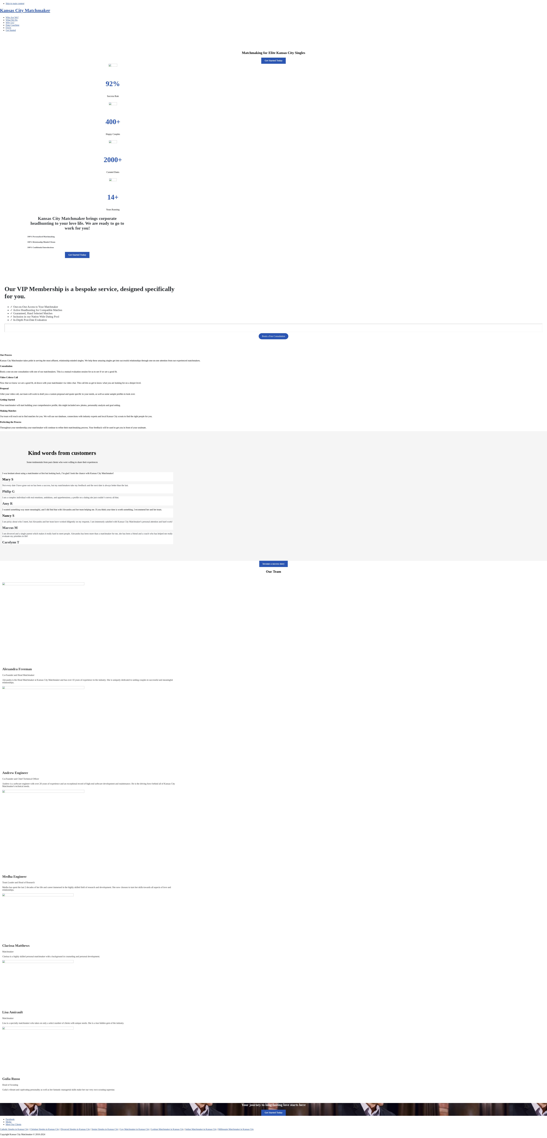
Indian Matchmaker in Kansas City (201, 1129)
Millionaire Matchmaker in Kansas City (236, 1129)
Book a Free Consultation (273, 336)
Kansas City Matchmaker (25, 10)
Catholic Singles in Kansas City (14, 1129)
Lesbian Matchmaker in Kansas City (167, 1129)
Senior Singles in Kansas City (105, 1129)
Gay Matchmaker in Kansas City (134, 1129)
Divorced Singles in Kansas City (75, 1129)
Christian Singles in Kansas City (44, 1129)
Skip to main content (15, 3)
